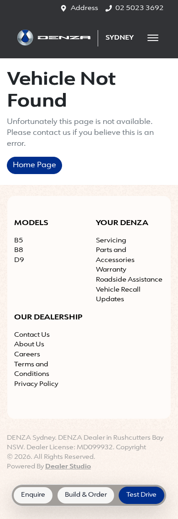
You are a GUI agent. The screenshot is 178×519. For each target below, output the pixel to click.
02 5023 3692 (139, 8)
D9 (19, 260)
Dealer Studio (68, 466)
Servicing (111, 240)
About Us (29, 344)
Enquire (33, 495)
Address (84, 8)
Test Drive (141, 495)
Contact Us (32, 335)
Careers (27, 354)
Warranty (111, 270)
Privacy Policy (36, 384)
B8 (18, 250)
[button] (152, 38)
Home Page (34, 165)
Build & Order (86, 495)
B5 (18, 240)
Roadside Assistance (129, 280)
